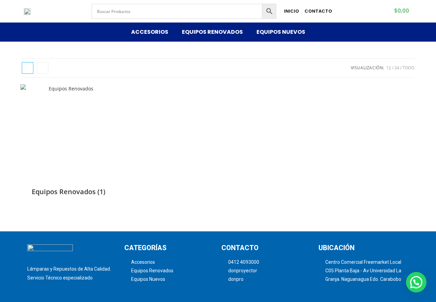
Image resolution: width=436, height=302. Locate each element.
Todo (408, 68)
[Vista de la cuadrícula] (27, 68)
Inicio (291, 11)
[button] (416, 282)
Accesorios (149, 32)
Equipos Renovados (212, 32)
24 (396, 68)
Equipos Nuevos (280, 32)
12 (388, 68)
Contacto (318, 11)
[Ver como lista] (42, 68)
